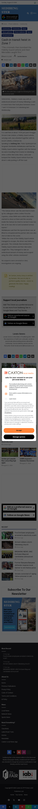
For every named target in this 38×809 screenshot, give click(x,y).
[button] (19, 398)
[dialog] (19, 404)
